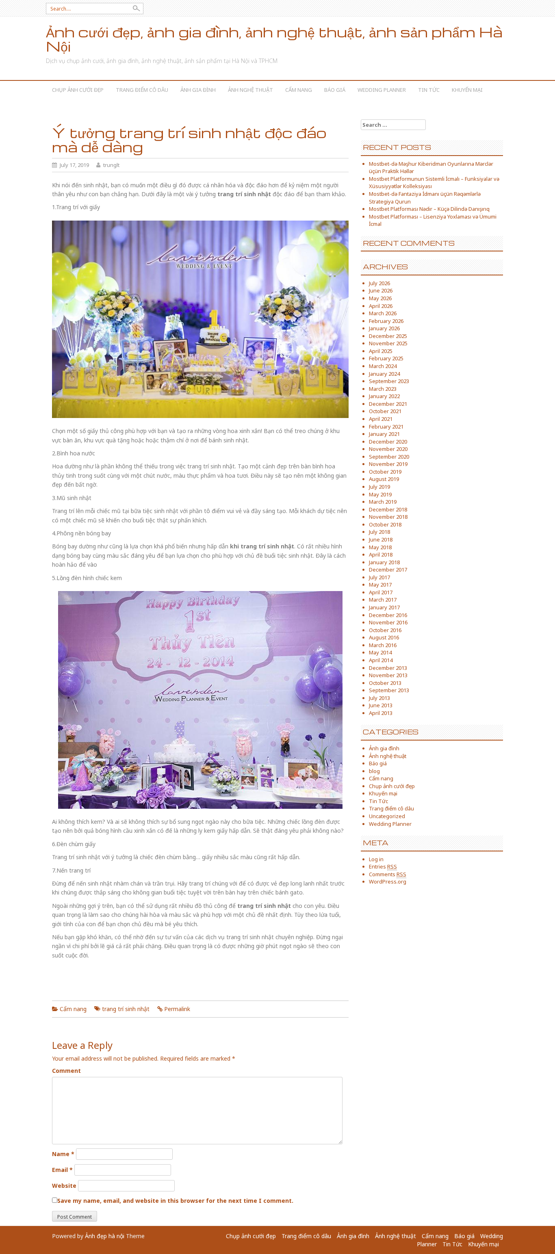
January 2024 (384, 373)
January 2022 (384, 396)
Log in (376, 859)
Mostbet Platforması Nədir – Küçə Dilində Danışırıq (429, 208)
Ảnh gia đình (198, 89)
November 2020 (388, 449)
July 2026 (379, 283)
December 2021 (388, 403)
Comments (387, 874)
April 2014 (380, 660)
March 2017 (383, 599)
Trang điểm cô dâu (142, 89)
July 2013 (379, 698)
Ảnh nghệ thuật (250, 89)
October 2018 (385, 524)
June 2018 (380, 539)
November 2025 (388, 343)
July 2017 (379, 577)
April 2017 (380, 592)
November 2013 (388, 675)
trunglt (111, 165)
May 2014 (380, 652)
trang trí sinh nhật (126, 1009)
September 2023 (389, 381)
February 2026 (386, 321)
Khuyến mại (467, 89)
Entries (383, 866)
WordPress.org (387, 881)
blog (374, 771)
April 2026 (380, 306)
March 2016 (383, 645)
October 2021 (385, 411)
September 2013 (389, 690)
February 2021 (386, 426)
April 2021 (380, 418)
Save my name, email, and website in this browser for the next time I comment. (175, 1200)
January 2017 (384, 607)
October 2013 (385, 683)
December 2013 (388, 667)
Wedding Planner (382, 89)
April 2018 (380, 554)
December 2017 (388, 569)
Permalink (177, 1009)
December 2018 (388, 509)
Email (62, 1170)
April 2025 (380, 351)
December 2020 (388, 441)
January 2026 (384, 328)
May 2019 (380, 494)
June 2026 (380, 290)
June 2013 (380, 705)
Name (63, 1154)
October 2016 (385, 630)
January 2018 (384, 562)
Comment (66, 1070)
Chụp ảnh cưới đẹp (78, 89)
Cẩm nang (298, 89)
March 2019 (383, 501)
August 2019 (384, 479)
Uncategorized (387, 816)
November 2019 (388, 464)
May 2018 (380, 547)
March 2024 (383, 366)
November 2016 (388, 622)
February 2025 (386, 358)
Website (64, 1185)
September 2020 (389, 456)
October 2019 (385, 471)
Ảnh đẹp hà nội (104, 1236)
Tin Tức (429, 89)
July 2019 (379, 486)
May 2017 (380, 584)
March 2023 (383, 388)
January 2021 (384, 433)
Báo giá (334, 89)
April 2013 (380, 713)
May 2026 (380, 298)
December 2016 (388, 615)
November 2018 (388, 516)
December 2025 (388, 336)
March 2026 (383, 313)
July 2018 (379, 531)
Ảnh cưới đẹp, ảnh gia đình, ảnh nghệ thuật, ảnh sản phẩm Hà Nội (274, 39)
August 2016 (384, 637)
